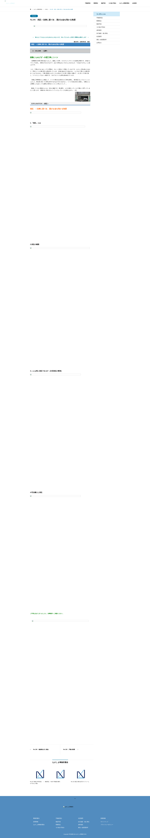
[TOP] (75, 798)
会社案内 (134, 3)
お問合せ (98, 42)
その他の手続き (112, 3)
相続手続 (103, 3)
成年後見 (98, 30)
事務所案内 (36, 818)
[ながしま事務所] (16, 3)
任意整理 (98, 36)
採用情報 (35, 821)
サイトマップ (104, 821)
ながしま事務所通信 (124, 3)
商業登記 (96, 3)
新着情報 (103, 818)
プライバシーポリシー (107, 824)
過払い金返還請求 (101, 39)
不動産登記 (87, 3)
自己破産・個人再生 (102, 33)
